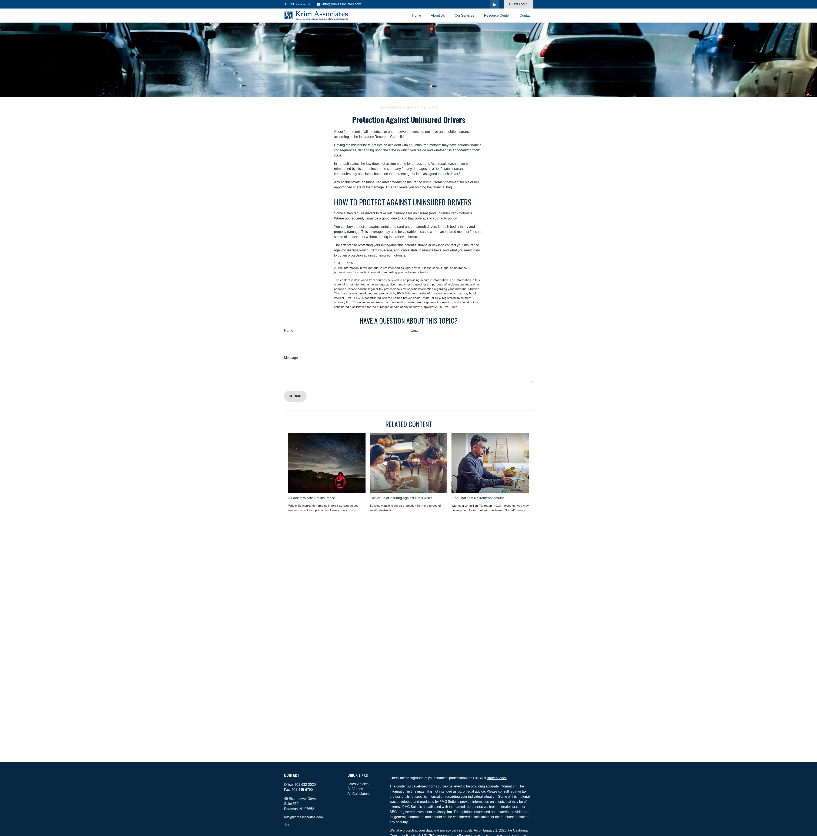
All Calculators (358, 794)
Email (415, 330)
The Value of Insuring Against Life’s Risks (401, 498)
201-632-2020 (300, 4)
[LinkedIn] (494, 4)
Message (291, 358)
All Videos (355, 789)
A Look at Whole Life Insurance (311, 498)
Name (288, 330)
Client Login (518, 4)
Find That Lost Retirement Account (477, 498)
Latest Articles (358, 784)
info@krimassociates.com (341, 4)
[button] (416, 15)
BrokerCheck (497, 778)
